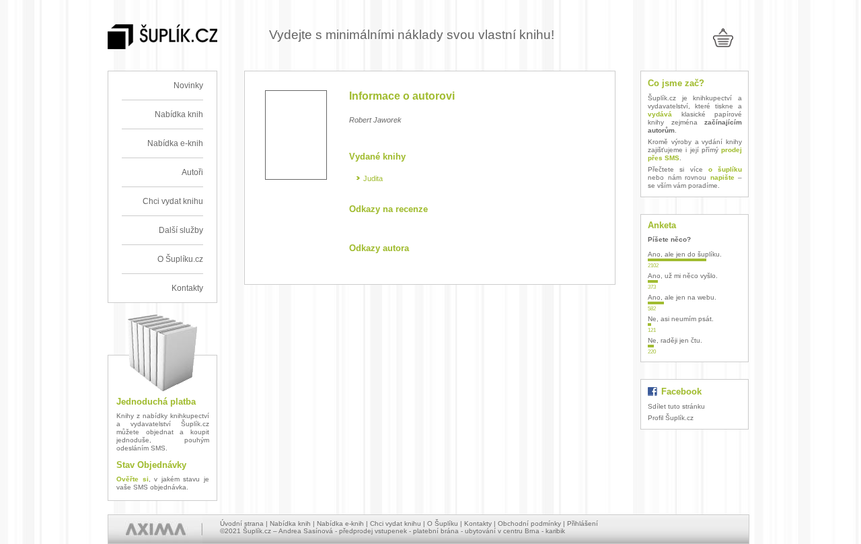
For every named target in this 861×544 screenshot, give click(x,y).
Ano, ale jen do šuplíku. (685, 254)
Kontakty (187, 288)
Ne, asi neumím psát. (681, 318)
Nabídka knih (179, 114)
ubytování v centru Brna (502, 531)
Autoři (192, 172)
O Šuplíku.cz (180, 259)
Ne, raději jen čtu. (675, 340)
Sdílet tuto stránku (676, 406)
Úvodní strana (242, 523)
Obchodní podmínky (529, 523)
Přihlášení (582, 523)
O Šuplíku (442, 523)
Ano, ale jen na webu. (682, 297)
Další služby (181, 230)
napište (722, 177)
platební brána (436, 531)
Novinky (188, 85)
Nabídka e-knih (175, 143)
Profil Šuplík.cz (671, 417)
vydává (660, 114)
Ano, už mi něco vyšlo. (683, 275)
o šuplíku (725, 169)
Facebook (681, 391)
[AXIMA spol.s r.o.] (155, 529)
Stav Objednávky (151, 465)
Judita (373, 178)
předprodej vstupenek (373, 531)
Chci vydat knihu (173, 201)
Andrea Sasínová (305, 531)
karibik (555, 531)
